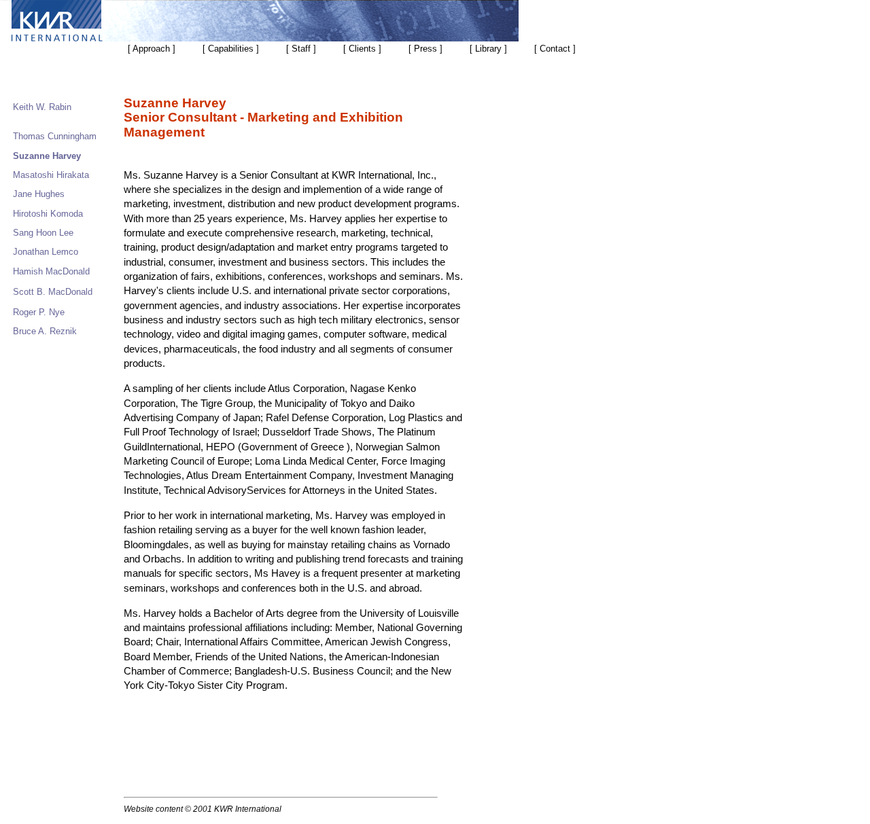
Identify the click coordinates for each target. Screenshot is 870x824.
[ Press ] (425, 48)
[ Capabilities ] (231, 48)
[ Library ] (488, 48)
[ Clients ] (362, 48)
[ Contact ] (555, 48)
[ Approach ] (151, 48)
